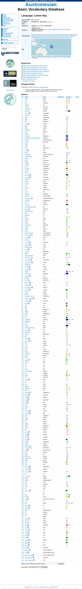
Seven (26, 540)
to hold (27, 290)
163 (23, 452)
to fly (26, 315)
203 (23, 540)
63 (22, 227)
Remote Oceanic (60, 36)
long (26, 434)
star (26, 377)
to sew (26, 237)
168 (23, 462)
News (4, 25)
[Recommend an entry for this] (44, 192)
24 (22, 146)
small (26, 427)
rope (26, 231)
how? (26, 518)
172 (23, 471)
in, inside (27, 476)
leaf (26, 343)
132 (23, 382)
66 (22, 233)
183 (23, 494)
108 (23, 330)
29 (22, 156)
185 (23, 499)
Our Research (7, 24)
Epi (55, 37)
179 (23, 486)
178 (23, 484)
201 (23, 535)
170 (23, 466)
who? (26, 508)
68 (22, 240)
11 (22, 119)
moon (26, 375)
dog (26, 305)
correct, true (28, 458)
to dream (27, 200)
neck (26, 148)
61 (22, 223)
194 (23, 518)
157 (23, 439)
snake (26, 325)
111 (23, 336)
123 (23, 362)
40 (22, 179)
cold (26, 397)
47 (22, 194)
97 (22, 307)
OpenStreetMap (66, 56)
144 (23, 411)
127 (23, 371)
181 (23, 490)
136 (23, 390)
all (25, 512)
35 (22, 168)
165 (23, 456)
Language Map (7, 36)
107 (23, 327)
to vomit (27, 168)
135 (23, 388)
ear (26, 185)
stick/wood (28, 264)
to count (27, 522)
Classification (6, 34)
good (26, 454)
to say (26, 229)
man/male (27, 209)
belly (26, 126)
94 (22, 301)
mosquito (27, 332)
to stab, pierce (28, 247)
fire (26, 408)
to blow (27, 392)
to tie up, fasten (29, 233)
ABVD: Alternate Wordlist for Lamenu (33, 73)
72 (22, 249)
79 (22, 264)
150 (23, 423)
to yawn (27, 194)
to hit (26, 249)
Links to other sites (8, 19)
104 (23, 321)
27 (22, 152)
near (26, 486)
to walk (27, 107)
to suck (27, 183)
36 (22, 170)
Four (26, 532)
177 (23, 482)
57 (22, 215)
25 (22, 148)
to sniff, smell (28, 156)
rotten (26, 338)
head (26, 146)
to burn (27, 411)
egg (26, 309)
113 (23, 341)
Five (26, 535)
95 (22, 303)
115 (23, 345)
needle (27, 240)
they (26, 503)
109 (23, 332)
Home (4, 15)
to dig (26, 292)
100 (23, 313)
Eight (26, 542)
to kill (26, 253)
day (26, 462)
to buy (26, 294)
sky (26, 373)
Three (26, 530)
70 (22, 245)
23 (22, 144)
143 (23, 408)
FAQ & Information (8, 21)
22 (22, 142)
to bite (26, 181)
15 (22, 128)
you (26, 501)
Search (5, 31)
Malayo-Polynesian (44, 34)
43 (22, 185)
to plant (27, 278)
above (26, 478)
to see (26, 192)
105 (23, 323)
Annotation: (60, 97)
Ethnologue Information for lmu (31, 77)
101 (23, 315)
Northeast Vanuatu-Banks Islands (45, 37)
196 (23, 522)
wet (26, 404)
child (26, 213)
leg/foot (27, 105)
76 (22, 257)
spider (26, 334)
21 (22, 140)
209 (23, 555)
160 (23, 445)
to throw (27, 301)
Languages (6, 28)
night (26, 460)
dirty (26, 117)
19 (22, 136)
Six (26, 537)
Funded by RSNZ (10, 90)
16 (22, 130)
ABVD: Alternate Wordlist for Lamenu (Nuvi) (35, 67)
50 (22, 200)
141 (23, 404)
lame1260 (49, 22)
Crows (50, 0)
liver (26, 132)
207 (23, 550)
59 (22, 219)
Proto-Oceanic (65, 29)
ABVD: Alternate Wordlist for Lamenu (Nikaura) (35, 69)
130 (23, 377)
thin (26, 437)
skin (26, 121)
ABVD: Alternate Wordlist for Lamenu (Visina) (35, 65)
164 (23, 454)
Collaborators (6, 18)
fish (26, 336)
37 (22, 172)
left (25, 101)
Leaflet (33, 56)
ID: (22, 97)
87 (22, 285)
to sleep (27, 196)
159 (23, 443)
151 (23, 425)
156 (23, 437)
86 (22, 282)
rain (26, 384)
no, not (27, 520)
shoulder (27, 136)
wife (26, 217)
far (25, 488)
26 (22, 150)
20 (22, 138)
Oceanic (40, 36)
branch (27, 341)
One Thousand (29, 560)
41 (22, 181)
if (25, 516)
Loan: (77, 97)
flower (26, 347)
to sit (26, 202)
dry (26, 402)
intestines (27, 130)
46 (22, 192)
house (26, 223)
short (26, 432)
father (26, 221)
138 (23, 395)
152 (23, 427)
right (26, 103)
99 (22, 311)
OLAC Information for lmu (30, 79)
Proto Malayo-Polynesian (51, 29)
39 (22, 177)
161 (23, 447)
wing (26, 313)
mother (27, 219)
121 (23, 357)
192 (23, 514)
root (26, 345)
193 (23, 516)
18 (22, 134)
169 (23, 464)
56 (22, 213)
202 (23, 537)
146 (23, 415)
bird (26, 307)
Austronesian (43, 0)
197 (23, 525)
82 (22, 273)
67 (22, 237)
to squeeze (28, 287)
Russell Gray (48, 587)
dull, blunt (27, 273)
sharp (26, 271)
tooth (26, 160)
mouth (26, 158)
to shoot (27, 245)
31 (22, 160)
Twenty (27, 550)
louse (26, 330)
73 (22, 251)
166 (23, 458)
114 (23, 343)
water (26, 360)
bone (26, 128)
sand (26, 357)
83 (22, 276)
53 (22, 207)
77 (22, 260)
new (26, 452)
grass (26, 351)
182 (23, 492)
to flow (26, 362)
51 (22, 202)
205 (23, 545)
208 (23, 552)
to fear (26, 142)
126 (23, 369)
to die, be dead (29, 255)
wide (26, 443)
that (26, 484)
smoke (26, 413)
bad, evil (27, 456)
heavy (26, 406)
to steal (27, 251)
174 (23, 476)
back (26, 124)
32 (22, 162)
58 (22, 217)
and (26, 514)
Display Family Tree (8, 43)
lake (26, 369)
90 (22, 292)
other (26, 510)
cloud (26, 379)
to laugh (27, 164)
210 (23, 560)
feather (27, 311)
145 (23, 413)
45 (22, 189)
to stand (27, 204)
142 (23, 406)
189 (23, 508)
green (26, 425)
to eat (26, 172)
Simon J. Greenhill (34, 587)
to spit (26, 170)
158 (23, 441)
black (26, 417)
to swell (27, 285)
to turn (26, 113)
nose (26, 152)
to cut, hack (28, 262)
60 (22, 221)
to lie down (28, 198)
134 (23, 386)
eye (26, 189)
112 (23, 338)
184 (23, 496)
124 (23, 364)
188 (23, 505)
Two (26, 527)
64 (22, 229)
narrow (27, 441)
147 (23, 417)
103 (23, 319)
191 (23, 512)
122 (23, 360)
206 (23, 547)
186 (23, 501)
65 (22, 231)
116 (23, 347)
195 (23, 520)
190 (23, 510)
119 (23, 353)
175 (23, 478)
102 (23, 317)
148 (23, 419)
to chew (27, 175)
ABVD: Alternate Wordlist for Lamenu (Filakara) (35, 75)
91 (22, 294)
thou (26, 494)
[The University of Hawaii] (10, 64)
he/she (27, 496)
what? (26, 505)
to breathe (27, 154)
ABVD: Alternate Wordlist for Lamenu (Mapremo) (36, 71)
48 (22, 196)
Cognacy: (68, 97)
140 (23, 402)
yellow (26, 423)
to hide (27, 469)
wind (26, 390)
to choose (27, 280)
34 (22, 166)
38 (22, 175)
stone (26, 355)
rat (25, 317)
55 (22, 211)
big (26, 429)
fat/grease (27, 321)
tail (25, 323)
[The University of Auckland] (10, 54)
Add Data (5, 39)
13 (22, 123)
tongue (27, 162)
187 (23, 503)
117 (23, 349)
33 (22, 164)
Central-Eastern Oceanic (49, 36)
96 (22, 305)
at (25, 474)
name (26, 227)
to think (27, 140)
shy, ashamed (28, 447)
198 (23, 527)
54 (22, 209)
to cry (26, 166)
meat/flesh (27, 319)
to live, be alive (29, 257)
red (26, 421)
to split (26, 267)
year (26, 464)
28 (22, 154)
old (26, 450)
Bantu (54, 0)
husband (27, 215)
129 (23, 375)
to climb (27, 471)
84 (22, 278)
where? (27, 490)
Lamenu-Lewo (68, 37)
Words (4, 30)
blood (26, 144)
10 (22, 117)
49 (22, 198)
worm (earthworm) (30, 327)
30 (22, 158)
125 (23, 366)
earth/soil (27, 353)
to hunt (27, 242)
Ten (26, 547)
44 (22, 187)
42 (22, 183)
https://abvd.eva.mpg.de (32, 0)
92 (22, 296)
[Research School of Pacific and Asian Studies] (10, 74)
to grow (27, 282)
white (26, 419)
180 (23, 488)
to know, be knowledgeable (32, 138)
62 (22, 225)
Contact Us (6, 22)
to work (27, 276)
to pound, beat (29, 298)
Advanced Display (8, 33)
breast (26, 134)
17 (22, 132)
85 (22, 280)
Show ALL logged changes (41, 87)
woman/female (29, 211)
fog (26, 382)
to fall (26, 303)
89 (22, 290)
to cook (27, 177)
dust (26, 119)
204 (23, 542)
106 (23, 325)
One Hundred (28, 555)
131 (23, 379)
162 (23, 450)
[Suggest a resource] (28, 81)
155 (23, 434)
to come (27, 111)
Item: (44, 97)
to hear (27, 187)
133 (23, 384)
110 (23, 334)
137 (23, 392)
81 (22, 271)
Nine (26, 545)
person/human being (30, 207)
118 (23, 351)
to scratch (27, 260)
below (26, 480)
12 (22, 121)
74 (22, 253)
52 (22, 204)
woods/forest (28, 371)
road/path (27, 109)
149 (23, 421)
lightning (27, 388)
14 (22, 126)
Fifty (26, 552)
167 (23, 460)
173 (23, 474)
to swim (27, 115)
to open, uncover (29, 296)
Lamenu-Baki (60, 37)
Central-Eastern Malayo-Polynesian (59, 34)
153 (23, 429)
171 (23, 469)
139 (23, 397)
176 (23, 480)
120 (23, 355)
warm (26, 395)
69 (22, 242)
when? (27, 466)
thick (26, 439)
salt (26, 366)
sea (26, 364)
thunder (27, 386)
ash (26, 415)
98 (22, 309)
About (4, 16)
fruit (26, 349)
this (26, 482)
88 (22, 287)
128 (23, 373)
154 (23, 432)
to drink (27, 179)
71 (22, 247)
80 (22, 267)
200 (23, 532)
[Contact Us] (53, 587)
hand (26, 99)
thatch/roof (28, 225)
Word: (26, 97)
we (25, 499)
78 (22, 262)
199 (23, 530)
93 (22, 298)
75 (22, 255)
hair (26, 150)
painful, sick (28, 445)
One (26, 525)
